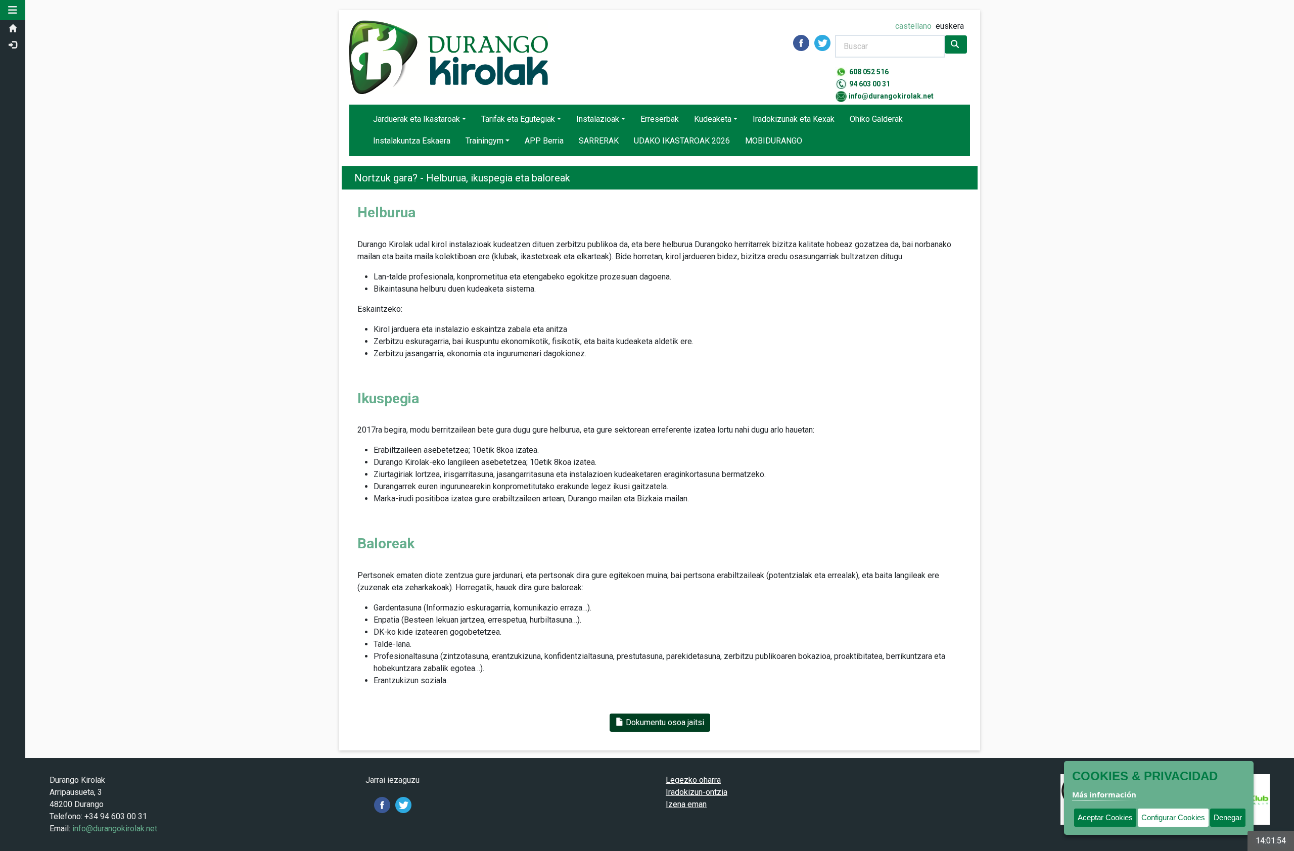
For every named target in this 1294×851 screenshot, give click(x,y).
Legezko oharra (693, 780)
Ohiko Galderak (876, 119)
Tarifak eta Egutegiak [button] (518, 119)
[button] (12, 10)
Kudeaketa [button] (712, 119)
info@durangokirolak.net (891, 96)
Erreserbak (659, 119)
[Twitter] (403, 804)
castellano (913, 26)
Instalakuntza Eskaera (411, 141)
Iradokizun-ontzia (696, 792)
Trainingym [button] (484, 141)
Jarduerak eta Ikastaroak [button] (416, 119)
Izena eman (686, 804)
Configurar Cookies (1173, 817)
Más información (1104, 794)
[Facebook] (382, 804)
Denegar (1228, 817)
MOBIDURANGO (773, 141)
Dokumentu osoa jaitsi (664, 722)
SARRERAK (599, 141)
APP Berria (544, 141)
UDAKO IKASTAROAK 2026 (682, 141)
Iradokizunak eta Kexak (794, 119)
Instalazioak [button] (597, 119)
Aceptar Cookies (1105, 817)
